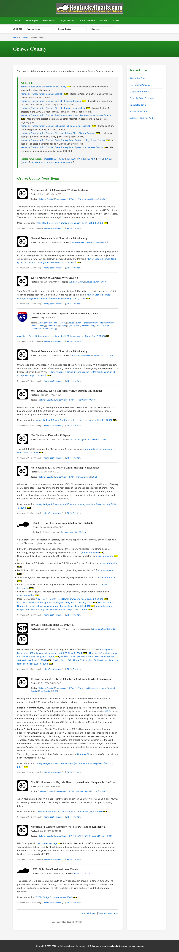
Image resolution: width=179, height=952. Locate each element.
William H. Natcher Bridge (142, 118)
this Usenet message (47, 843)
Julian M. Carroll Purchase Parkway (47, 162)
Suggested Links (138, 105)
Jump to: (17, 28)
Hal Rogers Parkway (140, 85)
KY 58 (100, 159)
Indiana (63, 326)
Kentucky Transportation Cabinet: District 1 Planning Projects (51, 101)
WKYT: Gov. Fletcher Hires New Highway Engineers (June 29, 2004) (69, 599)
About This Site (87, 20)
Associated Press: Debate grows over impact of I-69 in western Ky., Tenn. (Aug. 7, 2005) (61, 336)
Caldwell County (45, 323)
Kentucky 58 (83, 754)
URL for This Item (73, 228)
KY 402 (72, 199)
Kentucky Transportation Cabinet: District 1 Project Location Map (53, 108)
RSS (117, 20)
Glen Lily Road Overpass (142, 98)
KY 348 (81, 159)
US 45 (70, 162)
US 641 (103, 199)
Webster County (49, 328)
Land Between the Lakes (95, 688)
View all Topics (89, 913)
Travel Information (139, 111)
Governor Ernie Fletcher (81, 355)
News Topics (32, 20)
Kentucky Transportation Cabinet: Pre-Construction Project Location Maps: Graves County (66, 115)
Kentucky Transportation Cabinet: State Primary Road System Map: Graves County (62, 147)
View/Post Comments (53, 228)
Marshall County (91, 199)
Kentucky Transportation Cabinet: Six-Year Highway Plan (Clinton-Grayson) (58, 133)
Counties (24, 37)
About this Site (137, 78)
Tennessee (36, 328)
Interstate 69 (50, 159)
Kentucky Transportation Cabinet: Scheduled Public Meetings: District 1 (56, 126)
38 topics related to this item (104, 629)
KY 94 (25, 162)
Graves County (61, 199)
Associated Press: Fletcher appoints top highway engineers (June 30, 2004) (55, 602)
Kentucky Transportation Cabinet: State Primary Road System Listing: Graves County (63, 140)
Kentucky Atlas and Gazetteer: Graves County (43, 86)
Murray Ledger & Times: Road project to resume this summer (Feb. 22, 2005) (74, 420)
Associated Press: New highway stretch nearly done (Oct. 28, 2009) (69, 223)
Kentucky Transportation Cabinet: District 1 (42, 94)
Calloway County (46, 199)
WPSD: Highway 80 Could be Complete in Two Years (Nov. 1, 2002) (69, 811)
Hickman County (107, 323)
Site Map (103, 20)
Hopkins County (38, 326)
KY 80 (108, 159)
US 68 (92, 400)
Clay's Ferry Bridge (139, 91)
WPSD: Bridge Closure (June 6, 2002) (54, 897)
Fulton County (60, 323)
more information (90, 552)
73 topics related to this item (73, 532)
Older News (49, 20)
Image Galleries (67, 20)
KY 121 (62, 159)
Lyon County (73, 326)
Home (18, 20)
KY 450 (91, 159)
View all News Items (108, 913)
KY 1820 (71, 159)
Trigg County (82, 400)
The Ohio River (102, 326)
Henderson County (91, 323)
